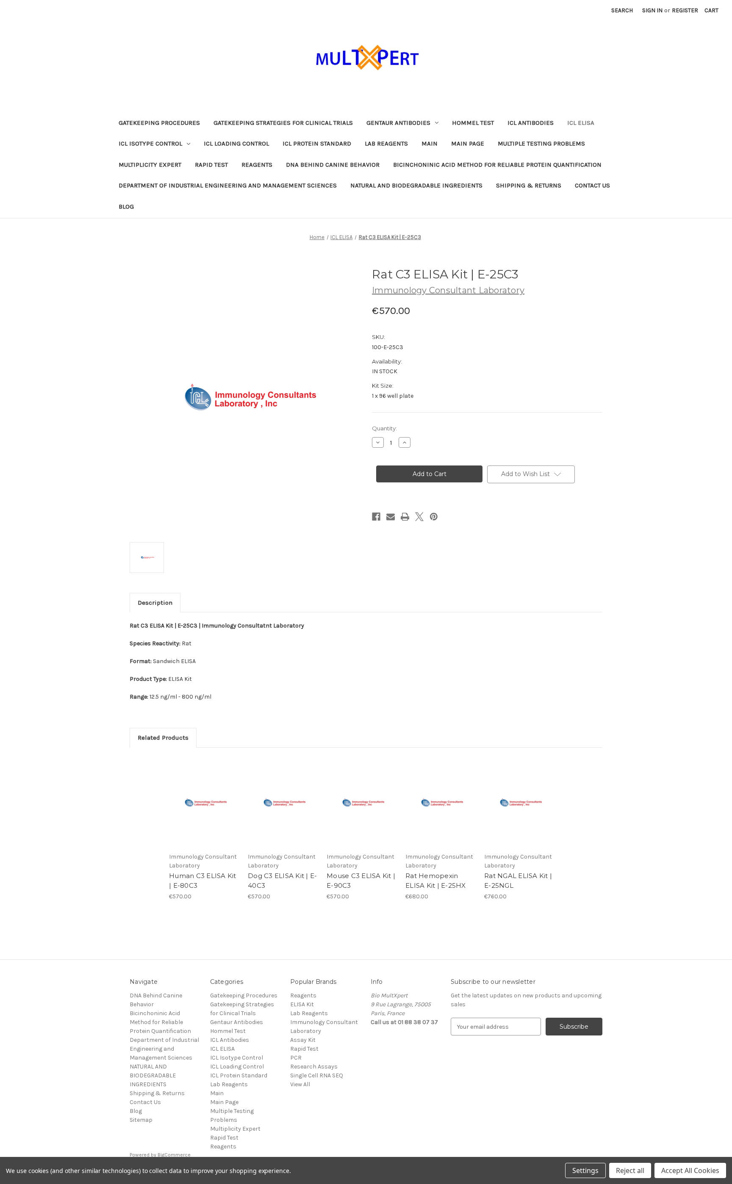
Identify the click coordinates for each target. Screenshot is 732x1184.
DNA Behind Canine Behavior (333, 164)
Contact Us (592, 185)
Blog (126, 206)
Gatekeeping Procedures (159, 123)
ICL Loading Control (236, 143)
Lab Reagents (386, 143)
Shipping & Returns (528, 185)
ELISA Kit (302, 1004)
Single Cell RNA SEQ (316, 1075)
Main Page (467, 143)
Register (685, 10)
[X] (419, 517)
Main (429, 143)
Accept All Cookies (690, 1170)
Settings (585, 1170)
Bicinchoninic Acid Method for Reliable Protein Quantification (497, 164)
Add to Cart (204, 809)
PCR (296, 1057)
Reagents (256, 164)
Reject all (630, 1170)
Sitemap (141, 1119)
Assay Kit (303, 1040)
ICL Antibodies (530, 123)
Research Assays (314, 1066)
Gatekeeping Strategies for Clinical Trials (283, 123)
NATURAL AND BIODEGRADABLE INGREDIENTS (416, 185)
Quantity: (384, 428)
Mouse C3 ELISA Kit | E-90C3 (361, 880)
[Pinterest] (434, 517)
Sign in (652, 10)
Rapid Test (211, 164)
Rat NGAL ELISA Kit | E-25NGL (518, 880)
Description (155, 602)
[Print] (405, 517)
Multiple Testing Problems (541, 143)
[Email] (390, 517)
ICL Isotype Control (150, 143)
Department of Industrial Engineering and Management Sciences (228, 185)
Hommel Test (473, 123)
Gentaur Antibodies (398, 123)
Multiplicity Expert (150, 164)
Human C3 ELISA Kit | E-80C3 (202, 880)
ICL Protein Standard (317, 143)
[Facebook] (376, 517)
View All (300, 1084)
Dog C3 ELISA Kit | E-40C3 (282, 880)
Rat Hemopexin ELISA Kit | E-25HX (435, 880)
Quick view (203, 794)
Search (622, 10)
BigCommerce (174, 1155)
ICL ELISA (580, 123)
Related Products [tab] (163, 737)
